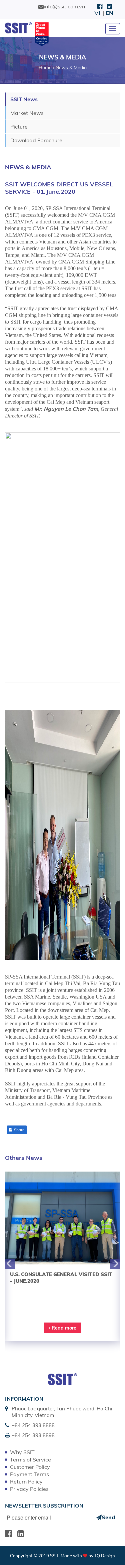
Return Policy (26, 1481)
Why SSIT (22, 1452)
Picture (19, 126)
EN (109, 13)
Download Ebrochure (36, 140)
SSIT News (24, 99)
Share (19, 1129)
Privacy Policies (29, 1489)
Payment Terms (29, 1474)
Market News (27, 113)
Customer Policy (30, 1466)
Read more (63, 1328)
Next (115, 1264)
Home (45, 67)
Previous (10, 1264)
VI (97, 13)
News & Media (71, 67)
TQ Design (104, 1555)
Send (108, 1517)
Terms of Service (30, 1459)
